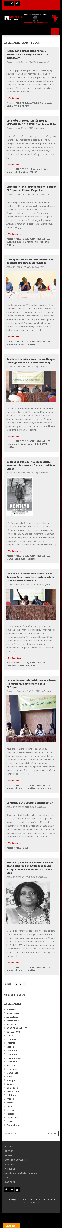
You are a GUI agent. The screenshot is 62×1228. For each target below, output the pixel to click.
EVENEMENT (12, 1061)
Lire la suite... (14, 98)
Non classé (45, 103)
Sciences (11, 1110)
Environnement (14, 1058)
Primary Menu (6, 32)
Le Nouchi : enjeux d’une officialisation (29, 802)
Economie (11, 665)
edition (10, 1046)
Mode (9, 1076)
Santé (9, 1106)
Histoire (45, 169)
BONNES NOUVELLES (39, 238)
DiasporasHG (43, 62)
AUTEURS (34, 103)
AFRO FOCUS (22, 103)
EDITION (10, 1043)
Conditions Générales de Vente (21, 1173)
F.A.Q (7, 1177)
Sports (9, 1121)
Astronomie (12, 1020)
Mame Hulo (12, 172)
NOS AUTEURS (13, 106)
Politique (24, 172)
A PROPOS (11, 1009)
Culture (10, 241)
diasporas (40, 128)
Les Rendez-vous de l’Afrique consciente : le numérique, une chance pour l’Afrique (31, 684)
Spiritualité (12, 1117)
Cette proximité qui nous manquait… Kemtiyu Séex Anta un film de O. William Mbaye (30, 465)
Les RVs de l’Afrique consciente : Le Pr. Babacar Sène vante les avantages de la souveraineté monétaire (30, 577)
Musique (10, 1080)
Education (34, 169)
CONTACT (10, 1182)
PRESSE (25, 106)
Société (31, 344)
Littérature (12, 1069)
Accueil (9, 1146)
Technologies (44, 788)
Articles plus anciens (14, 994)
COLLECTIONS (13, 1031)
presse (10, 1102)
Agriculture (12, 1017)
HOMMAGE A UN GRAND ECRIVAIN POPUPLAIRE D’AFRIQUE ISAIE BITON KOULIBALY (27, 55)
